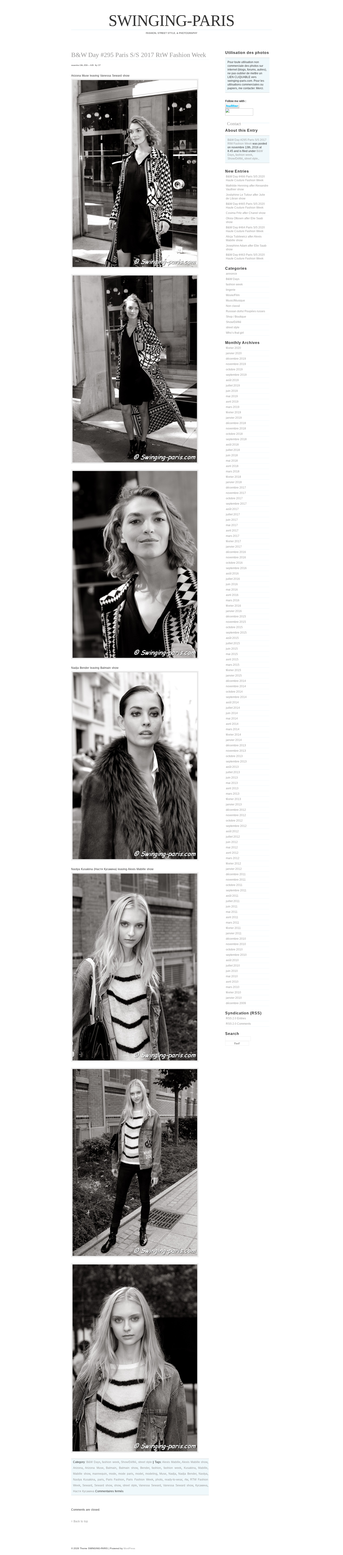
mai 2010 (232, 976)
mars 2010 (232, 987)
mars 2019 (232, 407)
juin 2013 (232, 777)
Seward (87, 1485)
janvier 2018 (234, 482)
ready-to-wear (173, 1479)
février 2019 (233, 412)
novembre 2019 (236, 364)
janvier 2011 (234, 933)
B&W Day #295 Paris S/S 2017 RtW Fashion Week (138, 54)
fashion (156, 1468)
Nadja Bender (187, 1473)
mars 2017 (232, 536)
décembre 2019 (236, 358)
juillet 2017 (233, 514)
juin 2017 (232, 519)
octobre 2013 (234, 756)
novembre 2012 (236, 815)
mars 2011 (232, 922)
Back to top (81, 1521)
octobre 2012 (234, 820)
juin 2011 (232, 906)
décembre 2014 (236, 681)
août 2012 (232, 831)
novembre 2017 (236, 493)
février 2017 (233, 541)
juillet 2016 (233, 579)
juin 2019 (232, 391)
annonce (231, 273)
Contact (234, 123)
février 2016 (233, 605)
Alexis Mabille (171, 1462)
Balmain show (128, 1468)
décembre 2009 (236, 1003)
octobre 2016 (234, 562)
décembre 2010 (236, 938)
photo (159, 1479)
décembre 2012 (236, 809)
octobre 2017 (234, 498)
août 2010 (232, 960)
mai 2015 (232, 654)
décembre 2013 (236, 745)
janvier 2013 (234, 804)
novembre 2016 (236, 557)
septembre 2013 (236, 761)
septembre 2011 (236, 890)
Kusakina (190, 1468)
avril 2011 (232, 917)
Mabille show (81, 1473)
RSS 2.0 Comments (238, 1023)
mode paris (125, 1473)
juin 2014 (232, 713)
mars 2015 (232, 664)
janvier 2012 (234, 869)
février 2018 (233, 476)
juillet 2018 (233, 450)
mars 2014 (232, 729)
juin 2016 (232, 584)
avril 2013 (232, 788)
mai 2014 (232, 718)
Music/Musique (235, 300)
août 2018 (232, 444)
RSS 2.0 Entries (236, 1018)
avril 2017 (232, 530)
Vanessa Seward (150, 1485)
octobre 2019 (234, 369)
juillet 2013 (233, 772)
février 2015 (233, 670)
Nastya (203, 1473)
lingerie (230, 289)
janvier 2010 (234, 997)
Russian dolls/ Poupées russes (245, 311)
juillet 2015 (233, 643)
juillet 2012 (233, 836)
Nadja (172, 1473)
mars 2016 (232, 600)
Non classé (233, 306)
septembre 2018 (236, 439)
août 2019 (232, 380)
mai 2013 (232, 783)
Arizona (78, 1468)
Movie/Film (233, 295)
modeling (151, 1473)
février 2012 (233, 863)
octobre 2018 (234, 434)
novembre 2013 (236, 750)
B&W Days (232, 279)
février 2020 (233, 348)
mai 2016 (232, 589)
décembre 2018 (236, 423)
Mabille (202, 1468)
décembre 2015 (236, 616)
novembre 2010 (236, 944)
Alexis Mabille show (194, 1462)
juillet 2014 (233, 707)
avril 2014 (232, 724)
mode (112, 1473)
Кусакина (201, 1485)
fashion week (243, 154)
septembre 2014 (236, 697)
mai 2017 (232, 525)
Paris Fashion (115, 1479)
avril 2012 (232, 852)
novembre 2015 (236, 621)
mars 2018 (232, 471)
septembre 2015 (236, 632)
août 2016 (232, 573)
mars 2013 (232, 793)
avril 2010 (232, 981)
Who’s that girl (235, 332)
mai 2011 (232, 912)
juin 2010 (232, 971)
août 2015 (232, 638)
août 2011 (232, 895)
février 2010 (233, 992)
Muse (162, 1473)
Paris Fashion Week (139, 1479)
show (117, 1485)
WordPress (129, 1548)
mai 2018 (232, 460)
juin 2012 (232, 842)
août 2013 (232, 767)
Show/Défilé (235, 158)
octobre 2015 (234, 627)
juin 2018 (232, 455)
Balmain (111, 1468)
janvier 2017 (234, 546)
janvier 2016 (234, 611)
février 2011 (233, 928)
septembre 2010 (236, 954)
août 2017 (232, 509)
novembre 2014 (236, 686)
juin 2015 (232, 648)
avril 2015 (232, 659)
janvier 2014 (234, 740)
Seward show (103, 1485)
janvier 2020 (234, 353)
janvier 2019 (234, 417)
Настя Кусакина (83, 1491)
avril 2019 (232, 401)
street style (251, 158)
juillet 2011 (233, 901)
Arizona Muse (94, 1468)
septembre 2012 (236, 826)
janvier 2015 (234, 675)
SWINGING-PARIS (171, 20)
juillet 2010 (233, 965)
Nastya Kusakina (84, 1479)
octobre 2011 (234, 885)
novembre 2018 (236, 428)
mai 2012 (232, 847)
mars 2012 (232, 858)
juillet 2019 (233, 385)
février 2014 (233, 734)
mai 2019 (232, 396)
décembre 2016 (236, 552)
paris (101, 1479)
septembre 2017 (236, 503)
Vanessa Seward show (178, 1485)
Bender (144, 1468)
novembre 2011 (236, 879)
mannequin (99, 1473)
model (139, 1473)
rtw (186, 1479)
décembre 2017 (236, 487)
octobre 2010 (234, 949)
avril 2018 (232, 466)
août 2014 (232, 702)
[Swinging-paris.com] (239, 114)
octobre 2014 (234, 691)
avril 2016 (232, 595)
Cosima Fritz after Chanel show (246, 213)
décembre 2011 (236, 874)
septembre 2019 (236, 374)
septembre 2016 (236, 568)
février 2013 (233, 799)
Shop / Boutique (236, 316)
